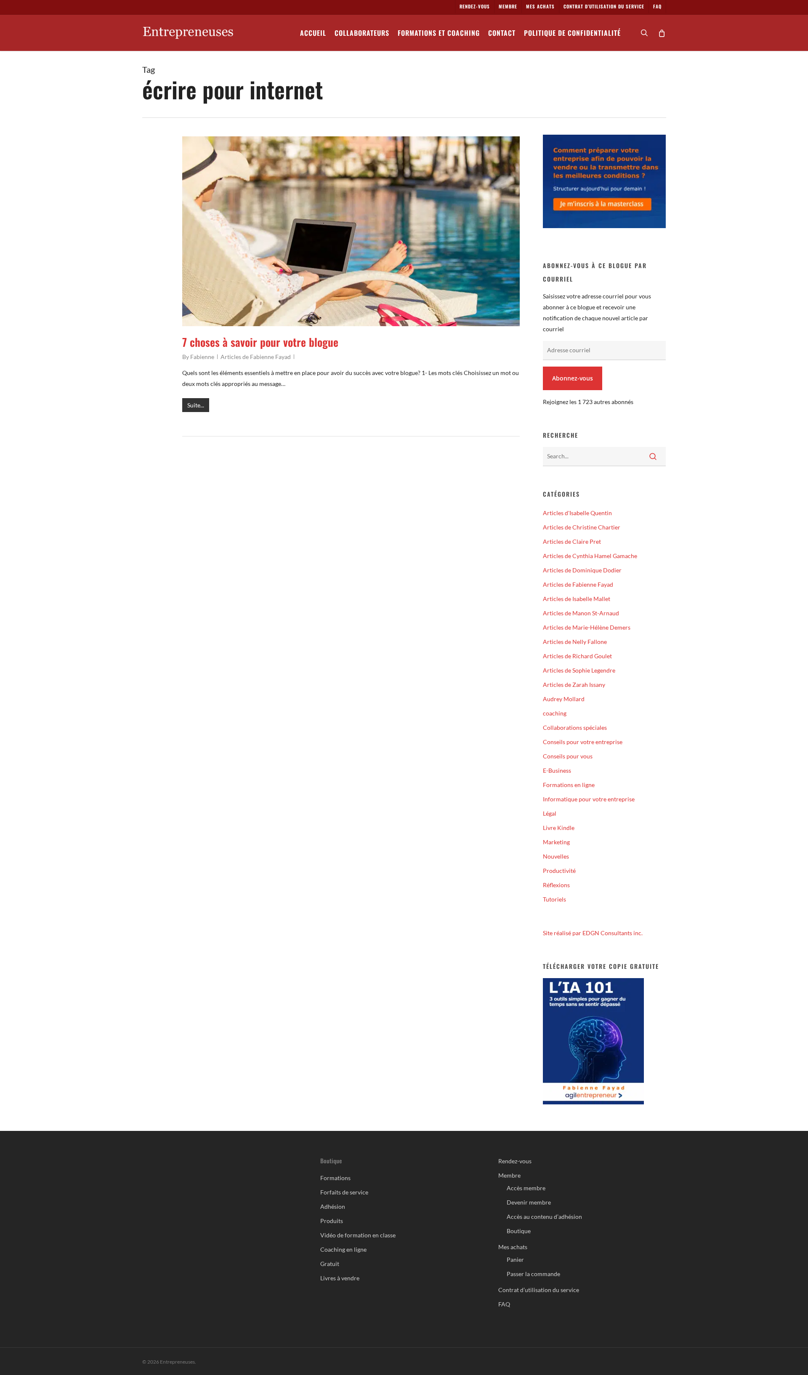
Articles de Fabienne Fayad (256, 356)
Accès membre (526, 1187)
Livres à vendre (339, 1278)
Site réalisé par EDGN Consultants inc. (593, 932)
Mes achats (512, 1246)
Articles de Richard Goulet (577, 656)
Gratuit (329, 1263)
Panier (515, 1259)
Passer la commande (533, 1273)
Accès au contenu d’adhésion (544, 1216)
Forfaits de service (344, 1192)
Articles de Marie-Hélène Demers (586, 627)
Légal (549, 813)
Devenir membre (529, 1202)
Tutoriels (554, 899)
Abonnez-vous (572, 378)
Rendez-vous (515, 1161)
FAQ (504, 1304)
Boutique (519, 1230)
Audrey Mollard (564, 698)
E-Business (557, 770)
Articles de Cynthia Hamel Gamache (590, 555)
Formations (335, 1177)
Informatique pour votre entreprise (589, 799)
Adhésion (332, 1206)
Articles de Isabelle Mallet (576, 598)
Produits (331, 1220)
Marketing (556, 842)
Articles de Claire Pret (572, 541)
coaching (554, 713)
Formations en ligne (569, 784)
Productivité (559, 870)
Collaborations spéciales (575, 727)
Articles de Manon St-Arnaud (581, 613)
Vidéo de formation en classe (358, 1235)
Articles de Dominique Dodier (582, 570)
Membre (509, 1175)
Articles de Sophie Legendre (579, 670)
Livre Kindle (558, 827)
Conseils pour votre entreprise (582, 741)
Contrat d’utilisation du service (538, 1289)
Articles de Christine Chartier (581, 527)
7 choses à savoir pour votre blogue (260, 342)
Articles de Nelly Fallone (575, 641)
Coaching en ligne (343, 1249)
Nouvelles (556, 856)
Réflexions (556, 884)
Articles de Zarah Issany (574, 684)
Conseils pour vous (568, 756)
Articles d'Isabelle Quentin (577, 512)
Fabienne (202, 356)
